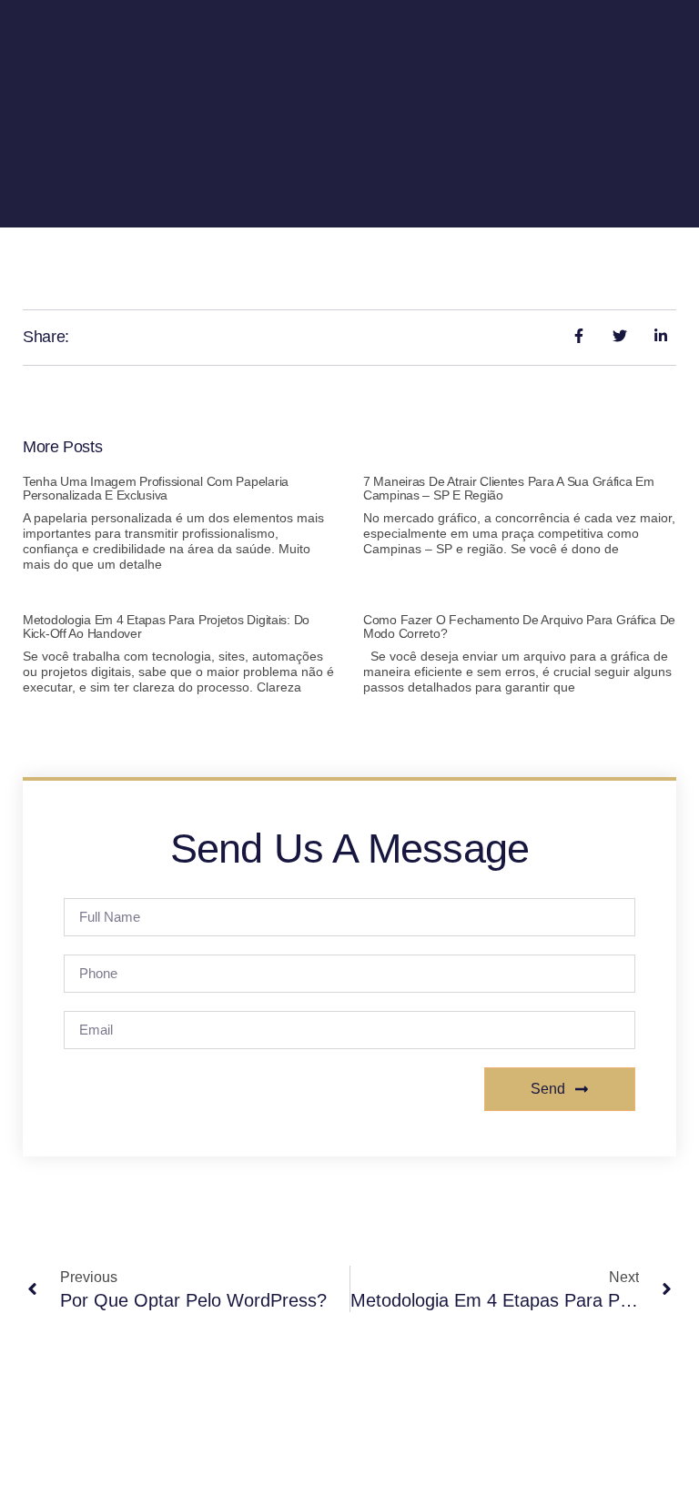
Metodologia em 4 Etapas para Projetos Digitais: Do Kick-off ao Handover (166, 626)
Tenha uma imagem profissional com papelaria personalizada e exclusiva (156, 488)
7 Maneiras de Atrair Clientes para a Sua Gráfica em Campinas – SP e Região (508, 488)
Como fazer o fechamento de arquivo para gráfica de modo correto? (519, 626)
